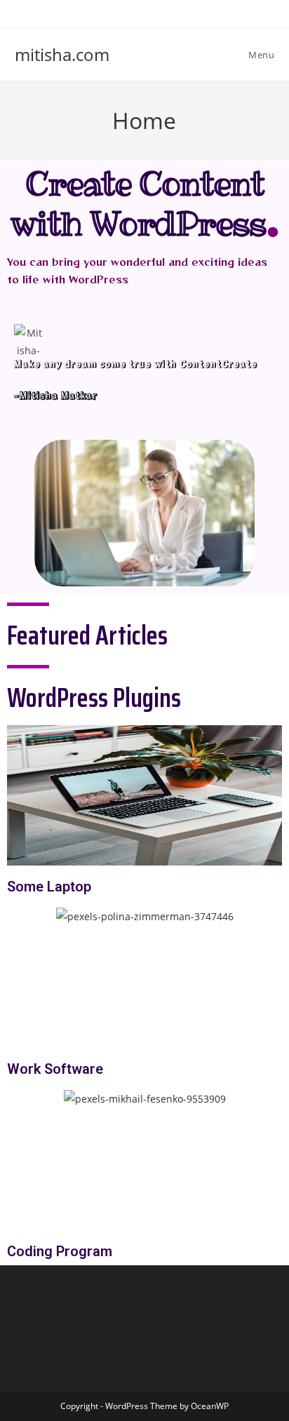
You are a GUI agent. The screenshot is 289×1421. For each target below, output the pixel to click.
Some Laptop (49, 886)
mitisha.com (62, 54)
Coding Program (59, 1251)
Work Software (55, 1068)
